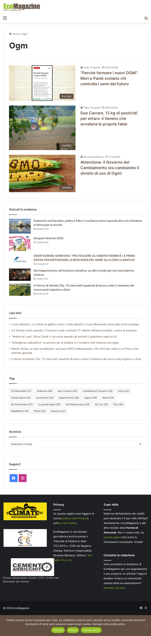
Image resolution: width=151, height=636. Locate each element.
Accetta (58, 630)
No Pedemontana (78, 404)
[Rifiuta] (146, 626)
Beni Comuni (67, 390)
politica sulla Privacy (74, 518)
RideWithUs (20, 411)
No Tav (101, 404)
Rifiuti (39, 411)
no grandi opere (49, 404)
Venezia (58, 411)
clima (123, 390)
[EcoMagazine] (21, 7)
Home (15, 33)
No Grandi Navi (22, 404)
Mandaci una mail (114, 587)
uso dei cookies (67, 523)
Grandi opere (20, 397)
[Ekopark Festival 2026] (20, 243)
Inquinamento (69, 397)
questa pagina (112, 537)
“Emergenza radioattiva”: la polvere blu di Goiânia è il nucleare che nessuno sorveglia (65, 342)
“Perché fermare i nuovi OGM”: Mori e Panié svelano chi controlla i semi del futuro (109, 78)
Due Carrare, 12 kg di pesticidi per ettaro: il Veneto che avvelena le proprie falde (108, 118)
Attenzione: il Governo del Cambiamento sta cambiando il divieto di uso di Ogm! (109, 168)
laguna (90, 397)
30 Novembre (21, 390)
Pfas (118, 404)
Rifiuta (73, 630)
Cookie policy (91, 630)
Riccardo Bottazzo (93, 156)
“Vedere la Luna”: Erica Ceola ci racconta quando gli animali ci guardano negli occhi (64, 336)
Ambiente (44, 390)
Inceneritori (44, 397)
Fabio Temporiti (91, 67)
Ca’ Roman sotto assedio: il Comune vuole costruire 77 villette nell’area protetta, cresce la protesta (74, 330)
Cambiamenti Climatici (97, 390)
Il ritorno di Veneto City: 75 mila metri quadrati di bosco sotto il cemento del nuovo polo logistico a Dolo (76, 359)
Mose (108, 397)
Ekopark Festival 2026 (48, 238)
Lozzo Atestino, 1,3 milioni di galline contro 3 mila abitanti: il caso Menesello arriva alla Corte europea (75, 324)
